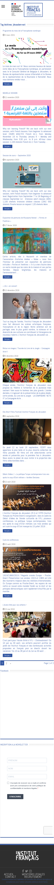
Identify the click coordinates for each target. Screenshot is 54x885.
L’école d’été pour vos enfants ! (14, 605)
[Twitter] (26, 871)
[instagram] (30, 871)
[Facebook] (23, 871)
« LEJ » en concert (10, 286)
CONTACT (10, 877)
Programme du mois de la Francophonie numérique (21, 30)
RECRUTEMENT (33, 877)
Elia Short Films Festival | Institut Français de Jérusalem (24, 412)
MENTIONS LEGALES (33, 874)
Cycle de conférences (11, 540)
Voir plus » (7, 84)
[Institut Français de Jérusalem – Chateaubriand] (27, 9)
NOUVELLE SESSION (10, 93)
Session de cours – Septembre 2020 (17, 155)
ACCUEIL (9, 874)
